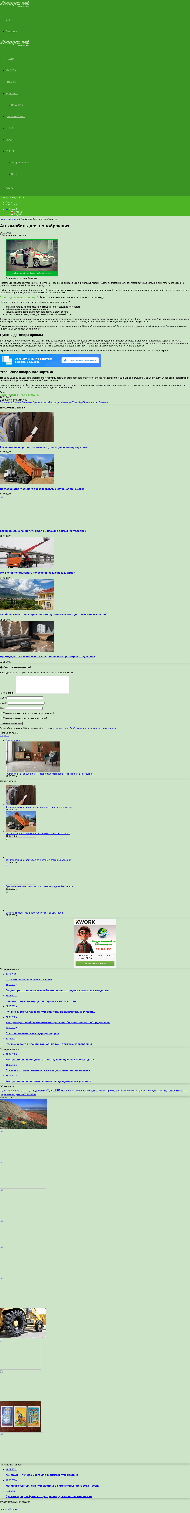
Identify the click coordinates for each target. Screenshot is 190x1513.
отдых (93, 1090)
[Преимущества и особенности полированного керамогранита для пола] (27, 651)
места (65, 1090)
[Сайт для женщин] (14, 6)
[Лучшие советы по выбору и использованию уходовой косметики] (21, 884)
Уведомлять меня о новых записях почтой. (25, 718)
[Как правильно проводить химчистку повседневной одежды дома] (27, 441)
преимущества (115, 1090)
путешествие (144, 1090)
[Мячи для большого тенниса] (21, 1462)
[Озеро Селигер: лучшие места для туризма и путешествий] (20, 1369)
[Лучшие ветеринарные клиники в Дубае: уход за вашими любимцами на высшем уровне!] (25, 1159)
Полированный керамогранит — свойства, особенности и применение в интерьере (49, 774)
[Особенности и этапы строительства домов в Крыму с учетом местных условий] (27, 609)
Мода (9, 139)
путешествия (173, 1090)
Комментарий (7, 693)
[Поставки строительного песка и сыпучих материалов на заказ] (27, 483)
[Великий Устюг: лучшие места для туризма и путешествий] (27, 1244)
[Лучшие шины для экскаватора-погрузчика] (23, 1337)
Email (3, 703)
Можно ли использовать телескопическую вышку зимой (37, 572)
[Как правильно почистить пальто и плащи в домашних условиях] (27, 525)
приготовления (130, 1091)
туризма (30, 1094)
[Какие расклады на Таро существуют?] (20, 1431)
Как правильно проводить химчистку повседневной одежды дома (44, 447)
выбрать (14, 1090)
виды (2, 1091)
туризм (19, 1094)
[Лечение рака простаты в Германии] (27, 1306)
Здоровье (12, 93)
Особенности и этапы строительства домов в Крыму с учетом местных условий (54, 614)
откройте (102, 1091)
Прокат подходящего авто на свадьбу (19, 297)
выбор (7, 1091)
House (14, 174)
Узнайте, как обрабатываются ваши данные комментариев (86, 728)
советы (10, 1095)
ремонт (185, 1091)
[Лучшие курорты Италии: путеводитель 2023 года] (23, 1275)
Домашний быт (15, 116)
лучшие (53, 1090)
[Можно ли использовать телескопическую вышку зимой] (27, 567)
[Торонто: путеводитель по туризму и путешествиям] (27, 1400)
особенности (82, 1090)
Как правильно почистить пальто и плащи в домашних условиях (43, 530)
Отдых (9, 128)
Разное (10, 151)
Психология (17, 105)
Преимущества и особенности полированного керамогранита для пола (47, 656)
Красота (11, 70)
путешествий (158, 1091)
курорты (39, 1090)
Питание (11, 82)
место (72, 1091)
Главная (4, 219)
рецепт (3, 1094)
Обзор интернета (20, 163)
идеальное (23, 1091)
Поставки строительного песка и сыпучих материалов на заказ (42, 488)
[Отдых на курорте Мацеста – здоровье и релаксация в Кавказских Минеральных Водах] (23, 1218)
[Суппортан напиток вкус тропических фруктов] (27, 1187)
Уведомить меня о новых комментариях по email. (28, 713)
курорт (30, 1091)
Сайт (2, 708)
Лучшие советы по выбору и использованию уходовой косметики (39, 886)
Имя (3, 698)
